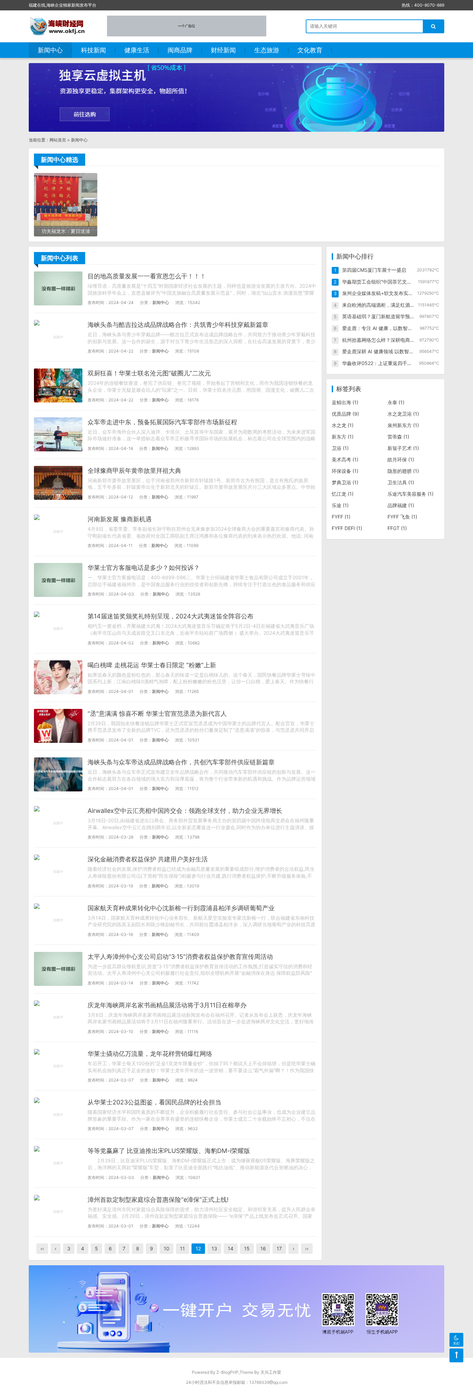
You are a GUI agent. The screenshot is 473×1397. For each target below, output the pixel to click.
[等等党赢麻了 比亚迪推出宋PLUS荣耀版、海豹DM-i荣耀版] (58, 1163)
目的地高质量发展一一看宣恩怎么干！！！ (147, 276)
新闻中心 (50, 50)
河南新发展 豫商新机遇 (120, 519)
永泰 (395, 402)
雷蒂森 (398, 437)
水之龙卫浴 (403, 414)
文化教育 (309, 50)
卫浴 (340, 448)
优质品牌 (345, 414)
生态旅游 (266, 50)
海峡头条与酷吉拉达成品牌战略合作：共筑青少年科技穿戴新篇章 (178, 324)
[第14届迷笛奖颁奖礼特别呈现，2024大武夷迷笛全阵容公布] (58, 628)
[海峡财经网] (59, 26)
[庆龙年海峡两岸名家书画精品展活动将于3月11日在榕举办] (58, 1017)
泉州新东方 (403, 425)
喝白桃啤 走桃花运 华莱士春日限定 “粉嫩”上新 (152, 665)
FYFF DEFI (347, 528)
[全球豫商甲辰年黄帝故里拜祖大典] (58, 483)
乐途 (340, 505)
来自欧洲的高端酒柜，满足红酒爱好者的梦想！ (393, 305)
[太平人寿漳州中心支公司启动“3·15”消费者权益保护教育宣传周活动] (58, 969)
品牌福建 (400, 505)
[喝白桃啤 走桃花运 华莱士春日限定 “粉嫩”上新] (58, 677)
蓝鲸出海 (345, 402)
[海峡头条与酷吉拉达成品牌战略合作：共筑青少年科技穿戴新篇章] (58, 337)
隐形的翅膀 (403, 471)
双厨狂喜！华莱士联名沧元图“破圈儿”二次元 (149, 373)
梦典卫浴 (345, 482)
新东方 (343, 437)
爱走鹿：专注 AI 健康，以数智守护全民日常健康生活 (399, 328)
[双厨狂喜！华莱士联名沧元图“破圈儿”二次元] (58, 385)
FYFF (341, 517)
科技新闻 (93, 50)
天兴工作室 (270, 1372)
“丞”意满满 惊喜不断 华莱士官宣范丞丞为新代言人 (157, 713)
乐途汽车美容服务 (410, 494)
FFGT (397, 528)
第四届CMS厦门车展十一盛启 (374, 270)
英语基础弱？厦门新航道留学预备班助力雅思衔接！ (398, 316)
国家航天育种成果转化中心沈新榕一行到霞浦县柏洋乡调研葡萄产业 (181, 908)
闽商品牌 (180, 50)
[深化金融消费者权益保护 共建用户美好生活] (58, 871)
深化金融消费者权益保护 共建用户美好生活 (148, 859)
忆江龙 (343, 494)
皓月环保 (400, 459)
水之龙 (343, 425)
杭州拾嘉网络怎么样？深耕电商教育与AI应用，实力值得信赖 (407, 340)
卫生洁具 (400, 482)
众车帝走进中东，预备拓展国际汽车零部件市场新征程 (162, 422)
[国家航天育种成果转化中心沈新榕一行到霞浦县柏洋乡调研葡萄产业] (58, 920)
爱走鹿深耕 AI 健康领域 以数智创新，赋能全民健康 (397, 351)
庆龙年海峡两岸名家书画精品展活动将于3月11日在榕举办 (167, 1005)
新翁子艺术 (403, 448)
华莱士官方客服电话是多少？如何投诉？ (144, 567)
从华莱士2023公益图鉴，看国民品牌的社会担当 (154, 1102)
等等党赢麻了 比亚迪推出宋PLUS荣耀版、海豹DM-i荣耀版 (169, 1150)
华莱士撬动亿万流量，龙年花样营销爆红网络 (150, 1053)
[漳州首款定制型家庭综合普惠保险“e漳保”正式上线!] (58, 1212)
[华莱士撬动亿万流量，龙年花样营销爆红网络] (58, 1066)
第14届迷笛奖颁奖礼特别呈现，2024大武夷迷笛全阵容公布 (170, 616)
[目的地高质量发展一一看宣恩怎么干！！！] (58, 288)
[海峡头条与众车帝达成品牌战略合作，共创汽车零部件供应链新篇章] (58, 774)
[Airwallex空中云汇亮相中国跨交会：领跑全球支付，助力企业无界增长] (58, 823)
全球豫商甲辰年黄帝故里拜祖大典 (134, 470)
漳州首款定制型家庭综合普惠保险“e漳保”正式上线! (158, 1199)
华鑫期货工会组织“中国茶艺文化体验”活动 (387, 282)
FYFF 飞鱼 (402, 517)
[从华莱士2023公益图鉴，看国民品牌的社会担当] (58, 1114)
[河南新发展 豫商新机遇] (58, 531)
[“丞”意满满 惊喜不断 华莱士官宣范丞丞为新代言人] (58, 726)
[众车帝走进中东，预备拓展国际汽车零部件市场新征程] (58, 434)
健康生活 (136, 50)
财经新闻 (223, 50)
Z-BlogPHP (227, 1372)
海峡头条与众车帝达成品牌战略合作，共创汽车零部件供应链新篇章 (181, 762)
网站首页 (58, 139)
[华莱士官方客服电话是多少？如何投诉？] (58, 580)
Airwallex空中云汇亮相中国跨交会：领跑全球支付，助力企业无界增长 (185, 810)
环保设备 (345, 471)
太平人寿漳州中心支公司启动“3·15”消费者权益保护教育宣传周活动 (180, 956)
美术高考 (345, 459)
